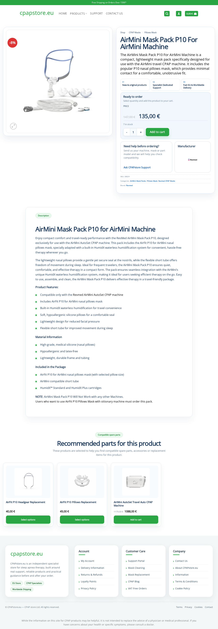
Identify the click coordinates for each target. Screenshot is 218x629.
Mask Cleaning (136, 567)
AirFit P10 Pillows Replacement (78, 502)
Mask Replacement (139, 574)
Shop (122, 32)
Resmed (129, 185)
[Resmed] (192, 159)
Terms (179, 607)
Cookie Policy (182, 588)
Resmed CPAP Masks (166, 181)
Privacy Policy (88, 588)
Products (77, 13)
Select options (28, 519)
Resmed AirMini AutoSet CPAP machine (98, 295)
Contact (209, 607)
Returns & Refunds (92, 574)
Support (96, 13)
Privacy (188, 607)
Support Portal (136, 561)
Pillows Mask (150, 32)
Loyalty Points (88, 581)
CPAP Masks (135, 32)
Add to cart (157, 132)
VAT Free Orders (137, 588)
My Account (87, 561)
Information (182, 574)
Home (63, 13)
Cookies (198, 607)
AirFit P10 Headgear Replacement (25, 502)
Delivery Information (92, 567)
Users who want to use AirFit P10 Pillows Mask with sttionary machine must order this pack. (94, 401)
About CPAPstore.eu (186, 567)
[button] (167, 14)
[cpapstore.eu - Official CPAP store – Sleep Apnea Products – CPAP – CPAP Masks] (37, 13)
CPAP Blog (133, 581)
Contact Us (114, 13)
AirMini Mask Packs (138, 181)
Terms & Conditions (186, 581)
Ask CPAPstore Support (137, 167)
